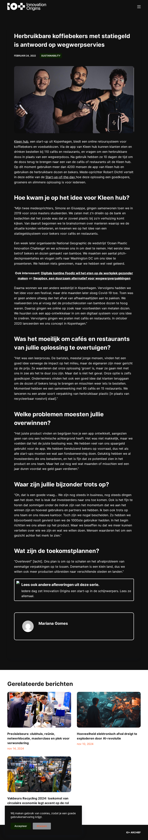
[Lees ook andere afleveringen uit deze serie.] (73, 589)
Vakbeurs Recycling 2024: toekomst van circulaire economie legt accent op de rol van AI (38, 802)
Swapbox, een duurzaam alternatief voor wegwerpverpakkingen (81, 278)
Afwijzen (42, 826)
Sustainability (50, 55)
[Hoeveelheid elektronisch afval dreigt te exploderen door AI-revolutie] (109, 710)
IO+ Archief (133, 832)
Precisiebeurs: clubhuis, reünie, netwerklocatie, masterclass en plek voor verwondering (38, 738)
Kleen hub (21, 141)
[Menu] (139, 6)
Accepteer (20, 826)
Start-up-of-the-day (60, 177)
